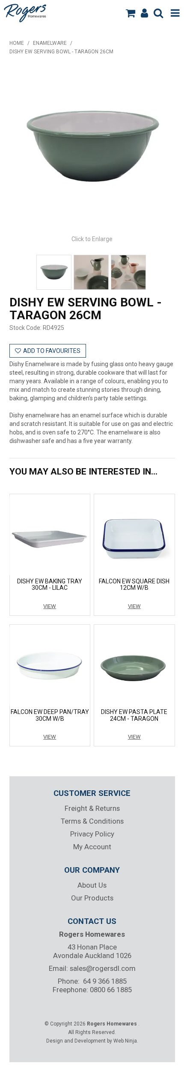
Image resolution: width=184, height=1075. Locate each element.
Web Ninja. (125, 1041)
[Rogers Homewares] (26, 12)
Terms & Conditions (92, 821)
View (49, 606)
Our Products (92, 898)
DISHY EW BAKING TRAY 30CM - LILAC (49, 584)
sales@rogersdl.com (103, 968)
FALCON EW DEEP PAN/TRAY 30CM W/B (50, 715)
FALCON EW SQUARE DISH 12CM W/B (134, 584)
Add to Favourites (51, 350)
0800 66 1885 (111, 989)
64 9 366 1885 (105, 981)
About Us (92, 885)
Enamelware (50, 43)
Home (16, 43)
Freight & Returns (92, 808)
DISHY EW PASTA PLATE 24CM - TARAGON (134, 715)
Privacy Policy (92, 834)
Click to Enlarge (92, 239)
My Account (92, 846)
